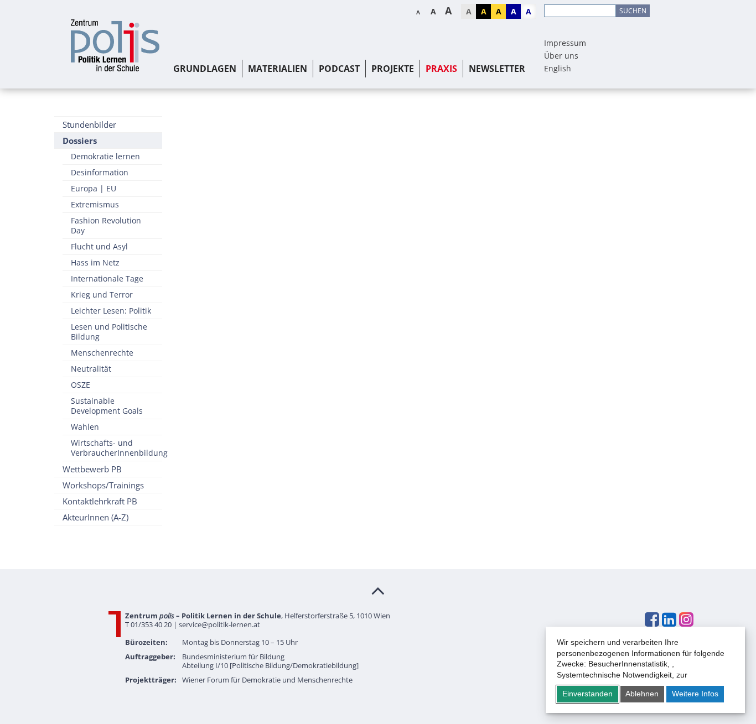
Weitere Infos (695, 693)
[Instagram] (685, 619)
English (557, 68)
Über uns (561, 55)
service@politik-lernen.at (219, 624)
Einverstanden (587, 693)
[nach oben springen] (378, 590)
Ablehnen (642, 693)
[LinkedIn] (668, 619)
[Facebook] (651, 619)
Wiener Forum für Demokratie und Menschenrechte (267, 680)
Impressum (565, 43)
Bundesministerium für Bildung (233, 657)
